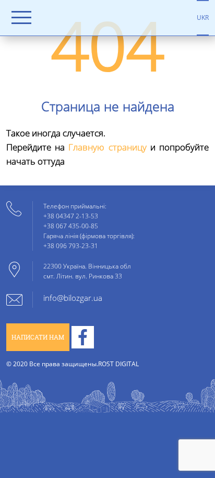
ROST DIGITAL (118, 363)
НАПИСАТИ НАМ (37, 337)
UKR (203, 17)
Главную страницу (107, 147)
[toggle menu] (21, 18)
